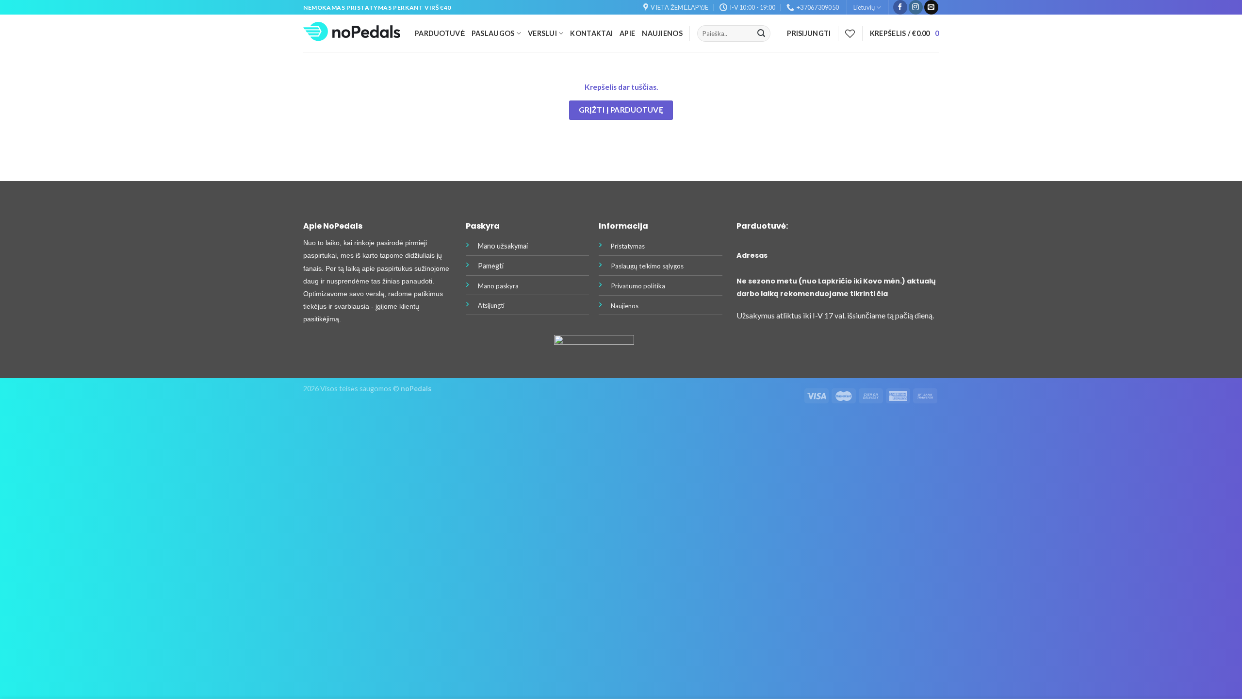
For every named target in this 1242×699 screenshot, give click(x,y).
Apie (627, 33)
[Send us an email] (931, 7)
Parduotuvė (440, 33)
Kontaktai (591, 33)
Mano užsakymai (503, 246)
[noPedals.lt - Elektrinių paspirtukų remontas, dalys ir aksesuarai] (351, 34)
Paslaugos (493, 33)
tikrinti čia (869, 294)
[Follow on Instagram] (916, 7)
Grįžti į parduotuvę (621, 109)
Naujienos (662, 33)
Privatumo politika (638, 286)
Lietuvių (864, 7)
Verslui (542, 33)
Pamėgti (491, 266)
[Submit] (761, 33)
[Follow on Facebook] (900, 7)
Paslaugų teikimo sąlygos (647, 266)
